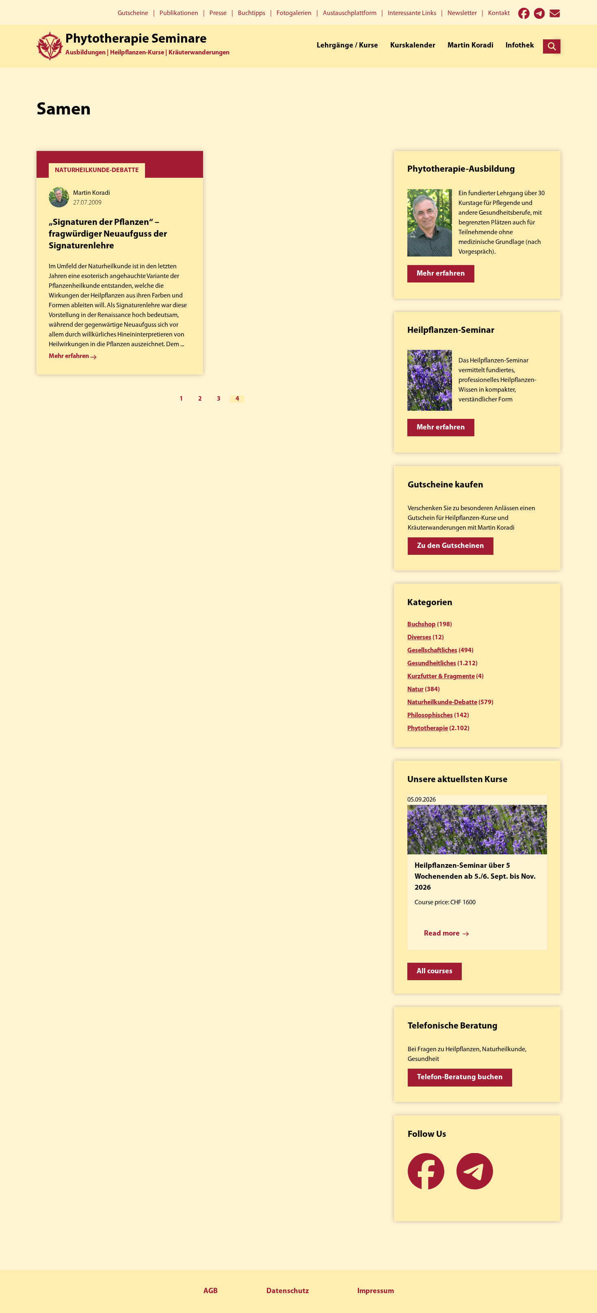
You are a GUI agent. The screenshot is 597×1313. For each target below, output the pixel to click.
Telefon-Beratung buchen (460, 1077)
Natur (415, 689)
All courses (434, 971)
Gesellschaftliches (432, 650)
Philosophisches (430, 715)
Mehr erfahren (441, 274)
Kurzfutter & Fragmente (441, 676)
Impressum (375, 1291)
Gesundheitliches (431, 663)
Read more (442, 934)
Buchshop (421, 624)
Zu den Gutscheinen (450, 546)
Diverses (419, 637)
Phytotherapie (427, 728)
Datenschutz (287, 1291)
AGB (210, 1291)
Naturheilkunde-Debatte (442, 702)
